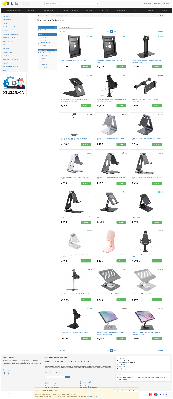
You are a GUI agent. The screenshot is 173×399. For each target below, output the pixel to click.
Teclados (165, 10)
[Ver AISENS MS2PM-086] (76, 163)
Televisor (5, 30)
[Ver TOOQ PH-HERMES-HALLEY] (147, 202)
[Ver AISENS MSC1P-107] (147, 85)
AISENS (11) (43, 37)
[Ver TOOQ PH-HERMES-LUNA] (76, 241)
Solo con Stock (44, 30)
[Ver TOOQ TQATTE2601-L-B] (76, 47)
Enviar (67, 377)
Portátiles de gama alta (12, 10)
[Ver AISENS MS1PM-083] (147, 124)
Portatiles (31, 10)
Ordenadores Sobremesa (70, 10)
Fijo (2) (42, 61)
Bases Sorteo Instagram (52, 387)
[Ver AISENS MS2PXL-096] (76, 202)
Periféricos (6, 48)
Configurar (117, 391)
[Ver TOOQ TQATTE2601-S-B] (111, 47)
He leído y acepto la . (58, 372)
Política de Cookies (92, 396)
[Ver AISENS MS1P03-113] (76, 280)
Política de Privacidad (96, 368)
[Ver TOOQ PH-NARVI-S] (147, 280)
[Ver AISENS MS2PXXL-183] (111, 202)
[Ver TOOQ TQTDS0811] (76, 318)
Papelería (5, 63)
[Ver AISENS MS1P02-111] (147, 241)
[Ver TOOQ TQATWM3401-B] (76, 85)
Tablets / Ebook (7, 52)
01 (111, 31)
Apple (4, 70)
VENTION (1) (43, 45)
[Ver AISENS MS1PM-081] (111, 124)
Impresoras (104, 10)
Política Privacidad (50, 384)
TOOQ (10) (43, 40)
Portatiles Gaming (48, 10)
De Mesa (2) (43, 58)
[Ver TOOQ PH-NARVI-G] (111, 280)
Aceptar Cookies (133, 391)
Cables (5, 45)
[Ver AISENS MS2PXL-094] (147, 163)
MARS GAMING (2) (45, 43)
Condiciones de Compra (52, 386)
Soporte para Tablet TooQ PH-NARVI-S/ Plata (144, 293)
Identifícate (147, 3)
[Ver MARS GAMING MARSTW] (111, 318)
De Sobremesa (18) (45, 53)
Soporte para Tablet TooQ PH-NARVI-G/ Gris (108, 293)
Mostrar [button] (160, 31)
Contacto (158, 3)
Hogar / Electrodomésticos (10, 59)
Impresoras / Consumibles (10, 34)
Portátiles (5, 23)
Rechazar (124, 391)
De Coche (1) (43, 64)
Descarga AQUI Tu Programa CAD (89, 387)
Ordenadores (6, 16)
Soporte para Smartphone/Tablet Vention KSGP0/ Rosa (111, 255)
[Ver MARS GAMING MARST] (147, 318)
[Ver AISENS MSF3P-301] (76, 124)
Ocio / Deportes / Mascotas (10, 66)
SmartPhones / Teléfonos (10, 27)
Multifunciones (121, 10)
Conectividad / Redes (9, 37)
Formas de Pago (85, 386)
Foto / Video (6, 56)
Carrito (167, 3)
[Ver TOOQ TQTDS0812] (111, 85)
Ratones (151, 10)
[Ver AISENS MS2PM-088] (111, 163)
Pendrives (137, 10)
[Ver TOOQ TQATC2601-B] (147, 47)
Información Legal (85, 382)
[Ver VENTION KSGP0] (111, 241)
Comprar (85, 66)
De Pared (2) (43, 56)
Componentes (7, 19)
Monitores (89, 10)
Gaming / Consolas (8, 41)
